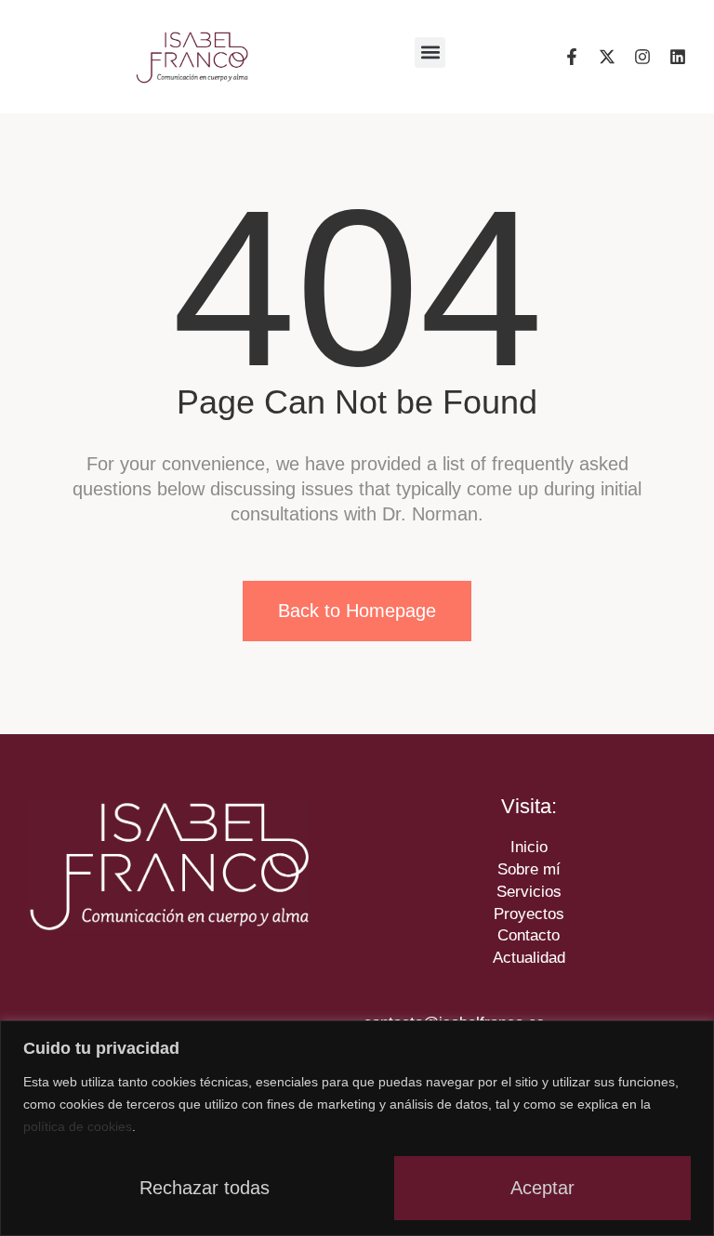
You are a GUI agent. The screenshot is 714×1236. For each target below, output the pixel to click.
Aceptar (542, 1187)
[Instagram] (642, 56)
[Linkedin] (677, 56)
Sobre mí (529, 869)
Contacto (528, 935)
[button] (430, 52)
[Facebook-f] (571, 56)
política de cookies (77, 1126)
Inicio (529, 847)
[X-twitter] (607, 56)
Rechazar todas (204, 1187)
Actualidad (529, 957)
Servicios (529, 892)
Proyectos (529, 914)
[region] (357, 1128)
